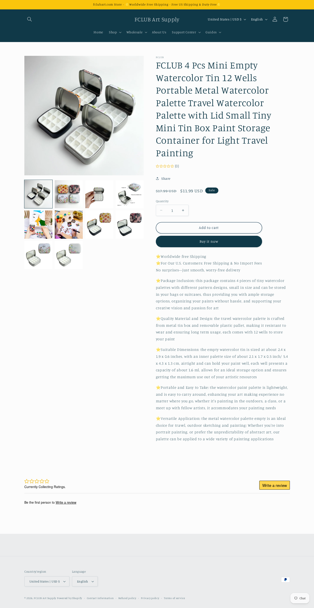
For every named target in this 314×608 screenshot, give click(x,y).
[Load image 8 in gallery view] (130, 224)
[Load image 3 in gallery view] (99, 194)
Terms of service (174, 598)
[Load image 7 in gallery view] (99, 224)
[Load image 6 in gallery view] (69, 224)
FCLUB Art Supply (45, 598)
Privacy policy (150, 598)
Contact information (100, 598)
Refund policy (127, 598)
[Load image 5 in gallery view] (38, 224)
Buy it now (209, 241)
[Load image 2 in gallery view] (69, 194)
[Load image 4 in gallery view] (130, 194)
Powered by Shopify (69, 598)
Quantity (162, 201)
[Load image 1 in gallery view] (38, 194)
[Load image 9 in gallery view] (38, 255)
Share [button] (166, 178)
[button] (29, 19)
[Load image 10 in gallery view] (69, 255)
